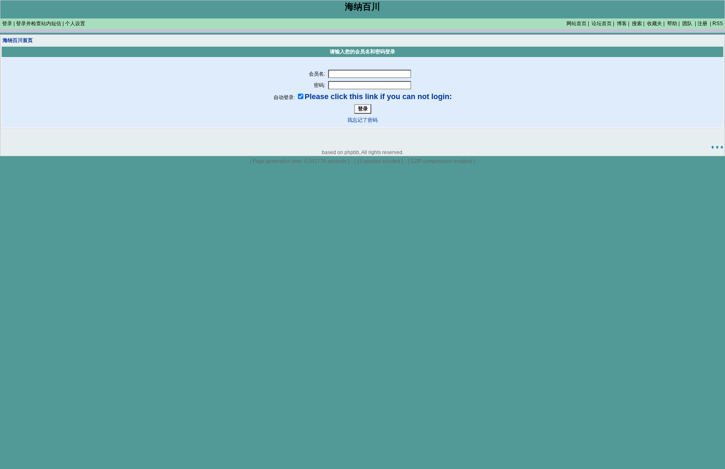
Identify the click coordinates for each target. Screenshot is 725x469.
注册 (702, 23)
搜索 (637, 23)
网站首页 (576, 23)
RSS (717, 23)
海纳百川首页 (18, 40)
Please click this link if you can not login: (378, 96)
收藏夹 (654, 23)
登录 (7, 23)
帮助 (672, 23)
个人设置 (75, 23)
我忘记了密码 (362, 120)
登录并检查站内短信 (38, 23)
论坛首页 (602, 23)
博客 (622, 23)
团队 (687, 23)
